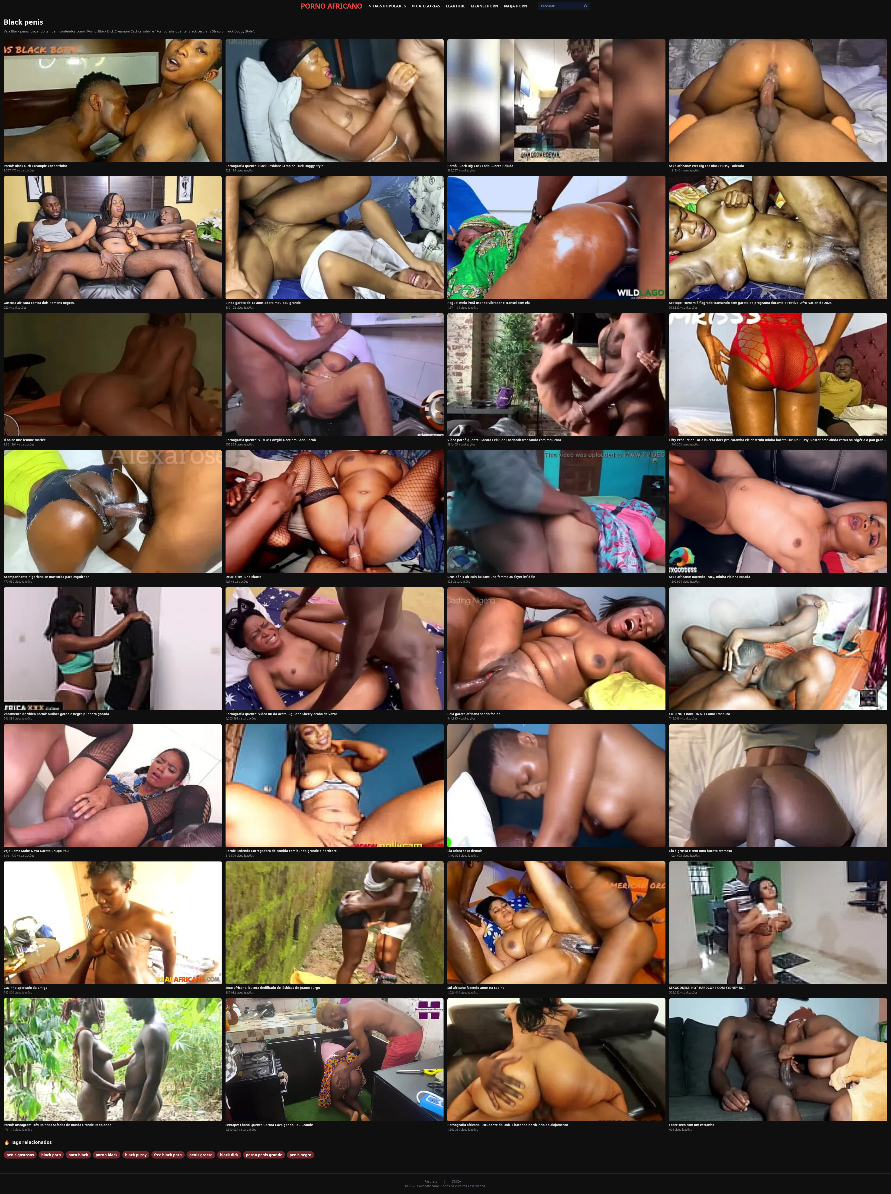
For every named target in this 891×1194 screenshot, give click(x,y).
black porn (51, 1154)
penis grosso (201, 1154)
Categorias (428, 6)
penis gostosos (20, 1154)
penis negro (300, 1154)
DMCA (456, 1181)
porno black (107, 1154)
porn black (78, 1154)
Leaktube (455, 6)
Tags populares (389, 6)
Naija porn (515, 6)
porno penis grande (264, 1154)
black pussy (136, 1154)
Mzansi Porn (484, 6)
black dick (229, 1154)
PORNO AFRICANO (331, 6)
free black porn (168, 1154)
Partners (431, 1181)
